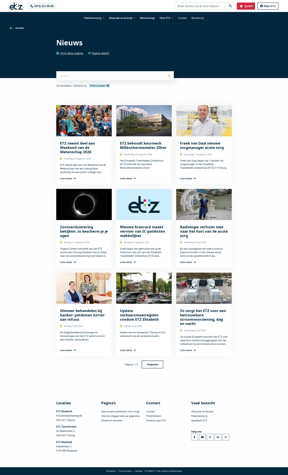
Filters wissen (98, 85)
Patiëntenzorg (92, 18)
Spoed (248, 6)
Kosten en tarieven (112, 420)
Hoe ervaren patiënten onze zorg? (120, 411)
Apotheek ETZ (199, 420)
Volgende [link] (152, 364)
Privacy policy (125, 471)
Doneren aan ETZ (156, 420)
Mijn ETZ (270, 6)
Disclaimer (111, 471)
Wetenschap (147, 18)
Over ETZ (165, 18)
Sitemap (138, 471)
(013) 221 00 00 (43, 6)
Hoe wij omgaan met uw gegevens (120, 416)
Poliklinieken (153, 416)
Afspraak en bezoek (120, 18)
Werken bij (197, 18)
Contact (182, 18)
